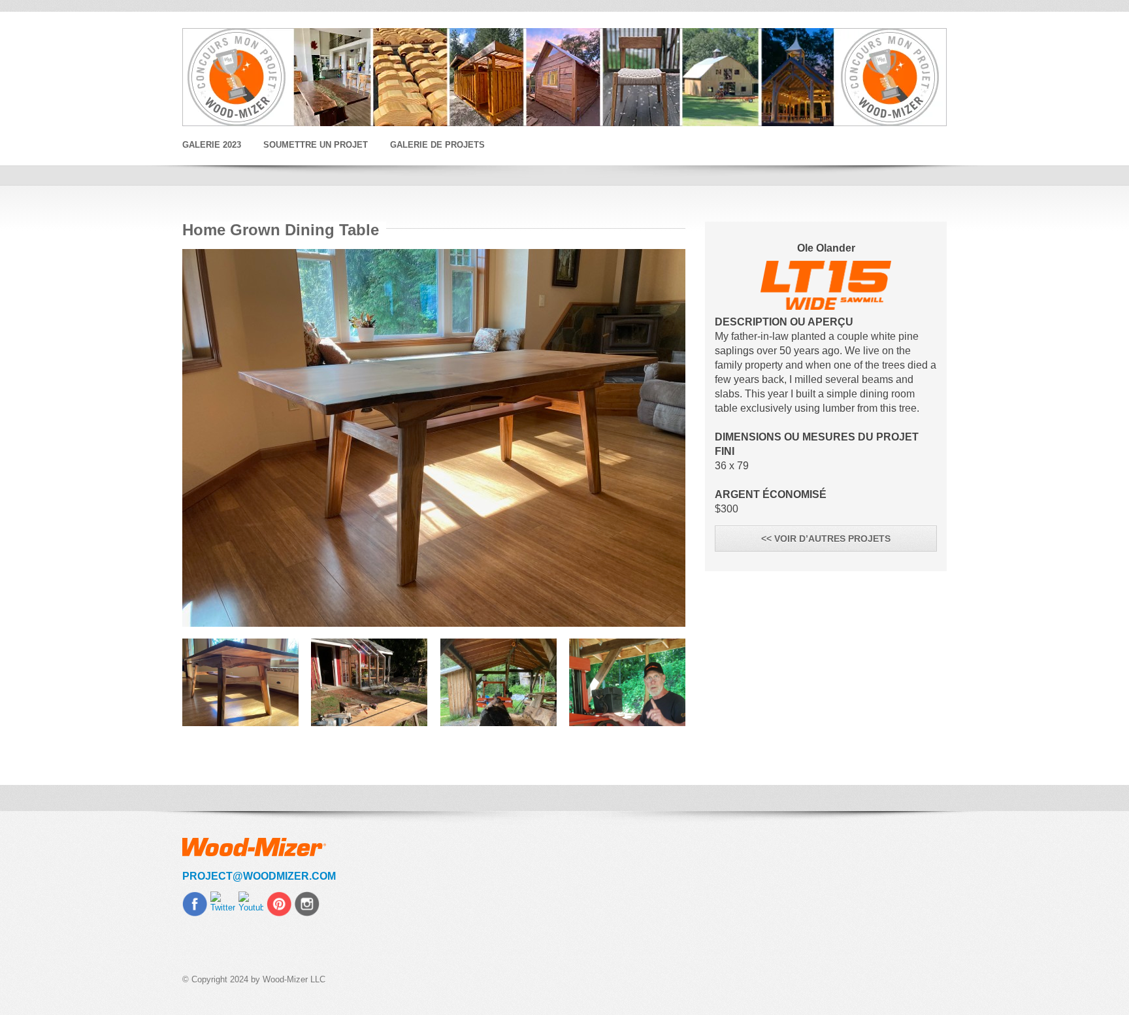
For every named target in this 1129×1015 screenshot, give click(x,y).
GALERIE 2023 (211, 145)
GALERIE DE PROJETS (437, 145)
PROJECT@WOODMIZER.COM (259, 876)
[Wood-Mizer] (564, 77)
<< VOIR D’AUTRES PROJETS (826, 538)
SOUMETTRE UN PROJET (315, 145)
